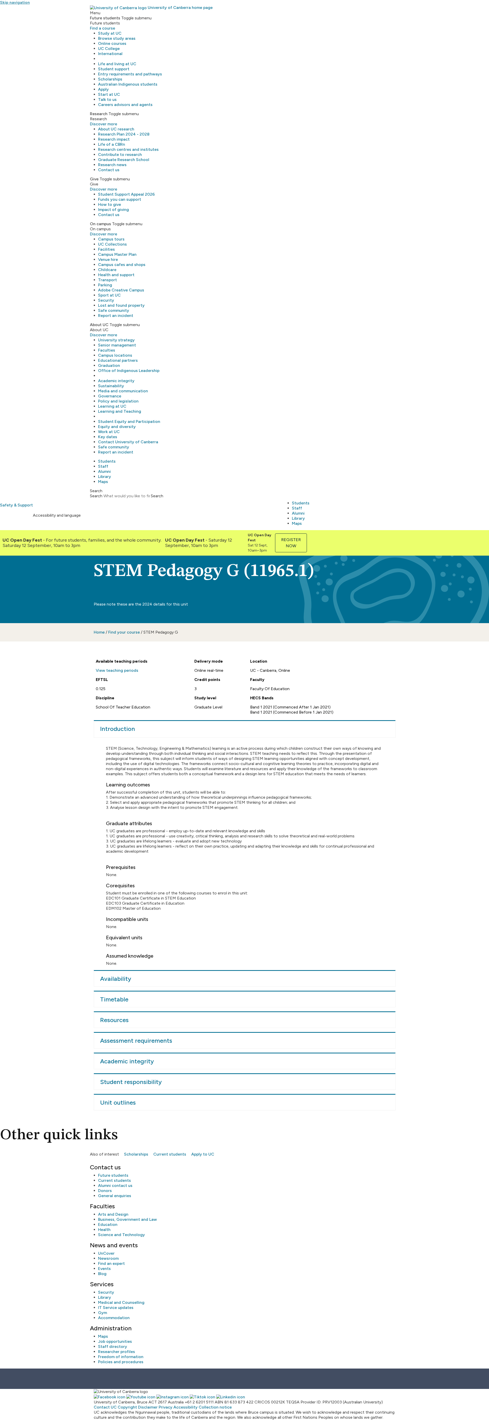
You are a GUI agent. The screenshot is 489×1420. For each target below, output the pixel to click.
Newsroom (108, 1258)
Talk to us (107, 99)
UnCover (106, 1253)
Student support (113, 68)
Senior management (117, 345)
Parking (105, 285)
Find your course (124, 632)
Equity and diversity (117, 426)
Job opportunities (115, 1341)
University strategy (116, 340)
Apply (103, 89)
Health (104, 1229)
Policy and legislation (118, 401)
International (110, 53)
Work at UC (109, 431)
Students (107, 461)
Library (104, 476)
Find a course (102, 28)
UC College (109, 48)
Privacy (165, 1407)
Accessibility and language (57, 515)
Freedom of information (120, 1356)
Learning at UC (112, 406)
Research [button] (98, 113)
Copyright (127, 1407)
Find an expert (111, 1263)
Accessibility (185, 1407)
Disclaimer (148, 1407)
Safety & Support (16, 505)
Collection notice (215, 1407)
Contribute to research (120, 154)
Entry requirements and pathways (130, 74)
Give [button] (94, 179)
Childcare (107, 269)
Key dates (107, 436)
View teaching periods (117, 670)
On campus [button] (100, 223)
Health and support (116, 274)
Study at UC (109, 33)
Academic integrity (116, 380)
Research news (112, 164)
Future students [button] (105, 18)
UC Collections (112, 244)
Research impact (114, 139)
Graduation (109, 365)
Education (107, 1224)
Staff (103, 466)
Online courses (112, 43)
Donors (105, 1190)
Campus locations (115, 355)
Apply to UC (202, 1154)
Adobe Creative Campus (121, 290)
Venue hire (108, 259)
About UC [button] (99, 324)
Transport (107, 279)
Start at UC (109, 94)
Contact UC (105, 1407)
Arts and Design (113, 1214)
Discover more (103, 124)
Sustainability (111, 385)
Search (96, 495)
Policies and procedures (120, 1361)
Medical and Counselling (121, 1302)
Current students (169, 1154)
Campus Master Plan (117, 254)
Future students (113, 1175)
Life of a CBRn (111, 144)
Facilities (106, 249)
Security (106, 300)
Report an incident (115, 315)
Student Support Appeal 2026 (126, 194)
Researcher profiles (116, 1351)
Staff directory (112, 1346)
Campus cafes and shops (121, 264)
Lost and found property (121, 305)
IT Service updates (115, 1307)
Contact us (108, 169)
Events (104, 1268)
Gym (102, 1312)
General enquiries (114, 1195)
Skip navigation (15, 2)
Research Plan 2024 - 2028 (124, 134)
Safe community (113, 310)
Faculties (106, 350)
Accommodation (114, 1317)
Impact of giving (113, 209)
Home (99, 632)
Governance (109, 396)
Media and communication (123, 391)
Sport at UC (109, 295)
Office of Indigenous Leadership (128, 370)
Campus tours (111, 239)
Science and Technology (121, 1234)
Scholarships (110, 79)
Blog (102, 1273)
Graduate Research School (123, 159)
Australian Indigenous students (127, 84)
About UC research (116, 129)
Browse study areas (116, 38)
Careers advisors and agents (125, 104)
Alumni (104, 471)
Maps (103, 481)
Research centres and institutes (128, 149)
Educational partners (118, 360)
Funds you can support (119, 199)
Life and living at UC (117, 63)
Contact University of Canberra (128, 441)
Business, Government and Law (127, 1219)
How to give (109, 204)
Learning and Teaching (119, 411)
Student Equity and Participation (129, 421)
